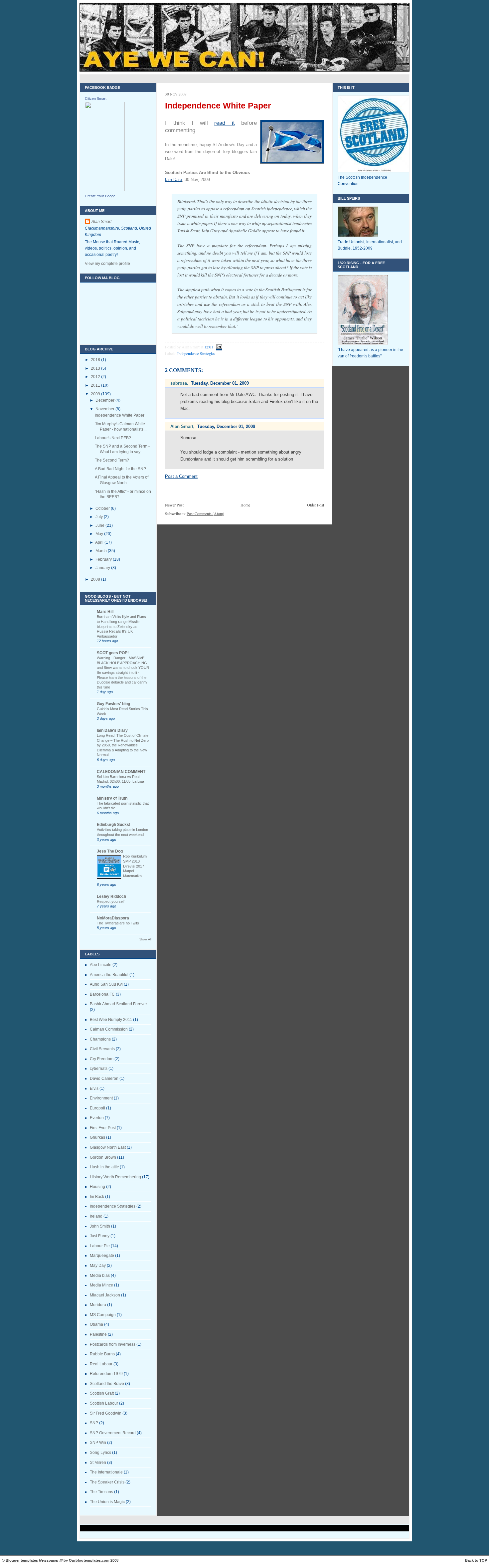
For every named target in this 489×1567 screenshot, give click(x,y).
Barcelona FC (102, 994)
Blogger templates (22, 1560)
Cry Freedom (101, 1059)
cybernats (98, 1068)
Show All (145, 939)
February (104, 559)
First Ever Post (103, 1127)
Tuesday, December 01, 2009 (220, 383)
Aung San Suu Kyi (106, 984)
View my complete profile (107, 263)
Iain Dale (173, 179)
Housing (97, 1186)
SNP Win (98, 1442)
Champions (100, 1039)
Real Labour (101, 1364)
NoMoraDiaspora (113, 918)
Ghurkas (97, 1137)
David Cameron (104, 1078)
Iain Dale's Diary (112, 730)
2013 (96, 368)
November (105, 409)
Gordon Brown (103, 1157)
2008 (96, 579)
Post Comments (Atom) (205, 513)
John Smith (100, 1226)
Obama (96, 1324)
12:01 (208, 346)
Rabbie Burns (102, 1354)
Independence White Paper (119, 415)
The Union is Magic (107, 1501)
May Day (98, 1265)
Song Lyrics (100, 1452)
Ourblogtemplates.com (89, 1560)
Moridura (98, 1304)
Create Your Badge (100, 196)
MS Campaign (103, 1314)
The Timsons (101, 1491)
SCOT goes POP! (113, 653)
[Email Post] (218, 346)
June (100, 525)
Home (245, 504)
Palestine (98, 1334)
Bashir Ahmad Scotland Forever (118, 1004)
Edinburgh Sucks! (113, 824)
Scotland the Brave (107, 1383)
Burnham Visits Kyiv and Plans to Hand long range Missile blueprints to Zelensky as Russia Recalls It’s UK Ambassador (121, 626)
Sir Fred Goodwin (105, 1413)
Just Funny (99, 1236)
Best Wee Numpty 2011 (111, 1019)
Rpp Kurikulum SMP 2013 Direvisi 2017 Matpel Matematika (135, 866)
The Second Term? (112, 460)
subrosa (178, 383)
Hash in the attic (104, 1167)
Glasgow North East (108, 1147)
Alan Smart (101, 221)
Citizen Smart (95, 98)
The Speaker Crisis (107, 1482)
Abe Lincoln (100, 964)
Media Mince (101, 1285)
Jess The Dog (110, 851)
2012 (96, 376)
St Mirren (98, 1462)
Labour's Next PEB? (113, 438)
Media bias (100, 1275)
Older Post (315, 504)
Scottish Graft (102, 1393)
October (103, 508)
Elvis (94, 1088)
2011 (96, 385)
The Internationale (106, 1472)
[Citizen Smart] (105, 189)
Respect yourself (110, 901)
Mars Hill (105, 611)
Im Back (97, 1196)
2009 (96, 394)
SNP (94, 1423)
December (105, 400)
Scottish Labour (104, 1403)
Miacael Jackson (105, 1295)
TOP (483, 1560)
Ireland (96, 1216)
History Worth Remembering (115, 1177)
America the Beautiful (109, 974)
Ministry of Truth (112, 798)
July (99, 516)
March (101, 550)
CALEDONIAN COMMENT (121, 771)
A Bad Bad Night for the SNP (120, 469)
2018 (96, 359)
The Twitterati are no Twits (118, 923)
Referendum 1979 (106, 1373)
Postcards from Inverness (112, 1344)
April (99, 542)
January (103, 567)
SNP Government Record (113, 1433)
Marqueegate (102, 1255)
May (99, 533)
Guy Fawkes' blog (113, 703)
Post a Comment (181, 476)
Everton (97, 1117)
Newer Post (174, 504)
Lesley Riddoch (111, 896)
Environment (101, 1098)
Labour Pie (100, 1246)
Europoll (97, 1108)
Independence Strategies (112, 1206)
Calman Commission (109, 1029)
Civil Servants (102, 1049)
